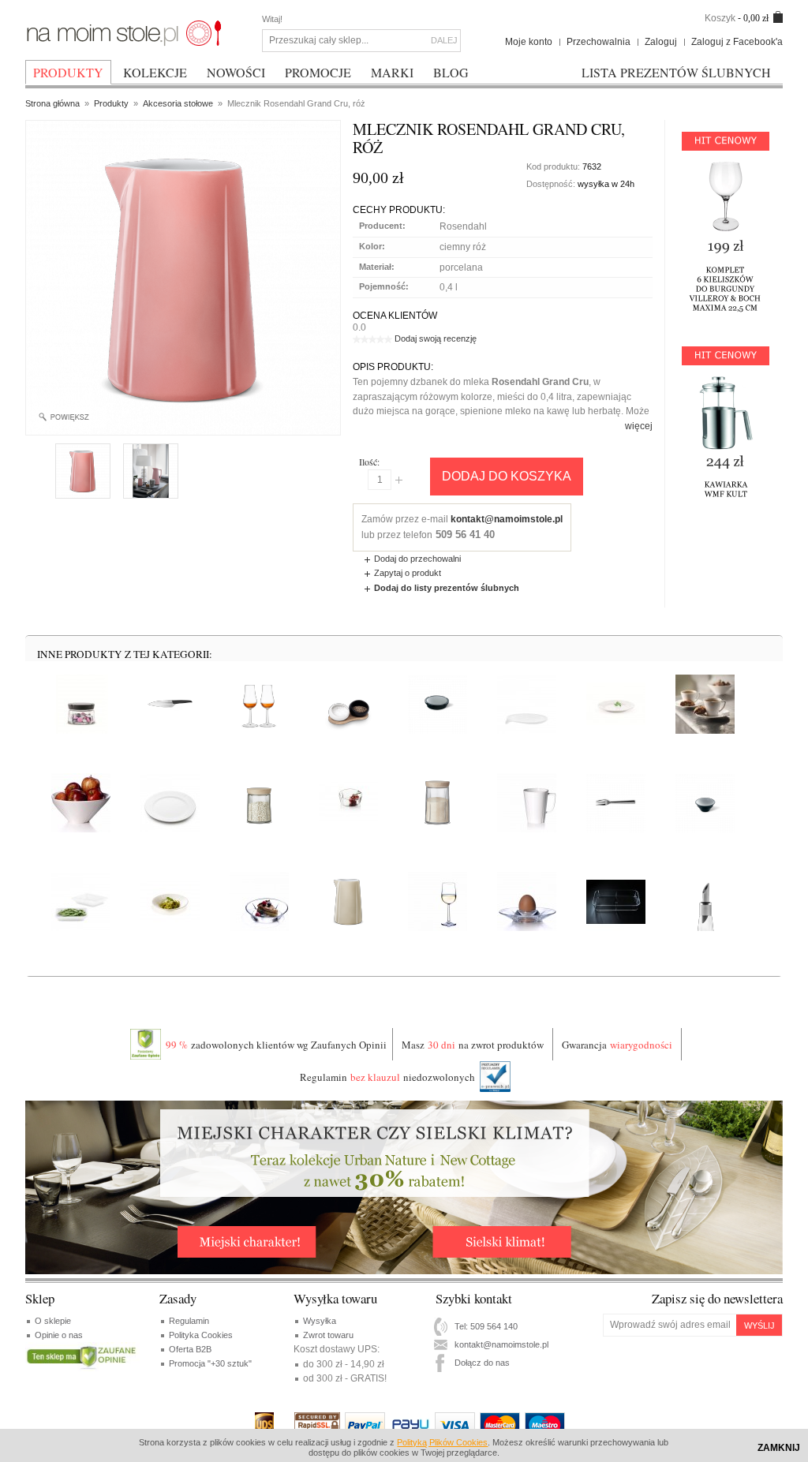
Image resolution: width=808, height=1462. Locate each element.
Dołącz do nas (482, 1362)
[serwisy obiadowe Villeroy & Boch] (124, 32)
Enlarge (70, 417)
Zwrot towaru (328, 1335)
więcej (639, 426)
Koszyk (720, 18)
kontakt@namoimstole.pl (507, 519)
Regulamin (189, 1321)
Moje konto (528, 41)
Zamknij (779, 1447)
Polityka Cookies (201, 1335)
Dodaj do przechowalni (417, 558)
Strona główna (52, 103)
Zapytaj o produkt (407, 573)
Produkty (111, 103)
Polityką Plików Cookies (442, 1442)
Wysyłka (319, 1321)
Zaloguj (661, 41)
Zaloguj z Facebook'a (737, 41)
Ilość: (369, 461)
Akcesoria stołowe (178, 103)
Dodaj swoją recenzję (436, 338)
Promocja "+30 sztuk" (210, 1363)
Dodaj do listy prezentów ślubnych (446, 588)
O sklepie (53, 1321)
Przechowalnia (598, 41)
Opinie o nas (59, 1335)
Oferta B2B (190, 1349)
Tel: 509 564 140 (486, 1326)
